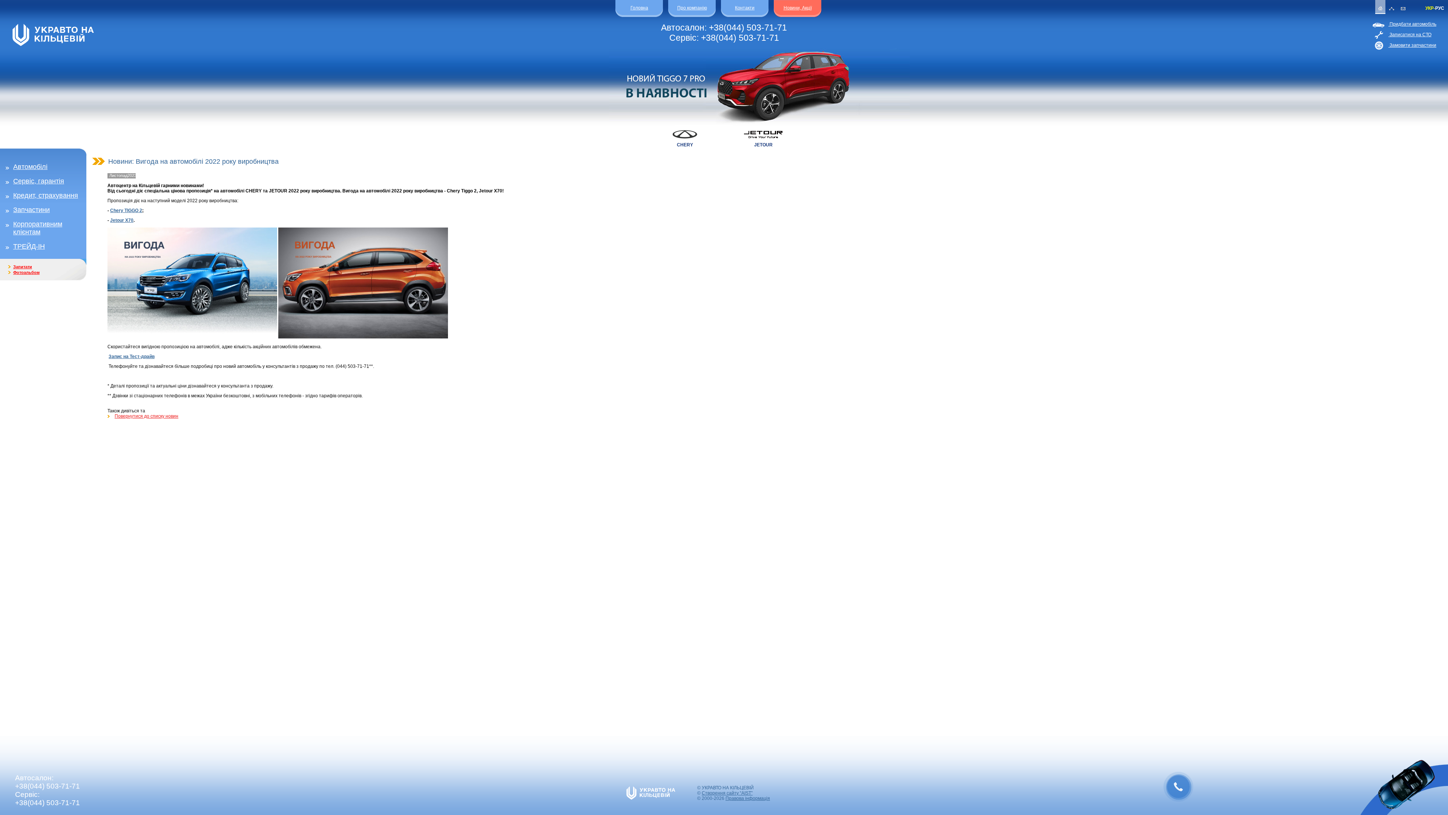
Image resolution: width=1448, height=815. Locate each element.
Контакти (745, 8)
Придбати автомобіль (1412, 24)
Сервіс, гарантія (38, 181)
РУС (1439, 8)
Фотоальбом (26, 272)
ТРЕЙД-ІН (29, 246)
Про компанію (692, 8)
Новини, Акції (798, 8)
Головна (639, 8)
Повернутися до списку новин (146, 416)
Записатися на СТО (1409, 34)
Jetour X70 (121, 220)
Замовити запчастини (1412, 45)
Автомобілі (30, 167)
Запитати (22, 266)
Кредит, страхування (45, 195)
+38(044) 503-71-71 (748, 27)
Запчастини (31, 210)
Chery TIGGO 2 (126, 210)
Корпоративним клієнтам (37, 228)
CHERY (685, 145)
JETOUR (763, 145)
